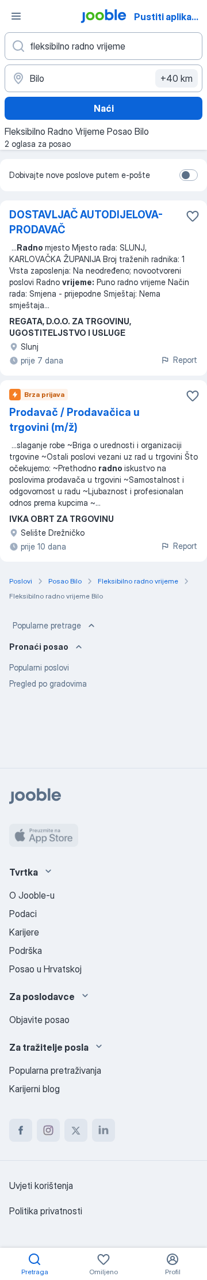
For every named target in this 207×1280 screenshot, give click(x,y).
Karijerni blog (34, 1089)
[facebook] (20, 1130)
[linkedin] (103, 1130)
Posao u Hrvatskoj (45, 969)
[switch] (188, 175)
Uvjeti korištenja (41, 1185)
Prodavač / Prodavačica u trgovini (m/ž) (74, 419)
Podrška (25, 950)
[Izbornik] (16, 16)
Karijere (24, 932)
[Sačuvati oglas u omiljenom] (192, 216)
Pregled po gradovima (48, 683)
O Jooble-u (32, 895)
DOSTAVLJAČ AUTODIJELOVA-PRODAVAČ (86, 222)
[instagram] (48, 1130)
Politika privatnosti (45, 1211)
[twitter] (75, 1130)
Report (185, 360)
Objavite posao (39, 1019)
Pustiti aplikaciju (169, 16)
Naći (104, 108)
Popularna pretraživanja (55, 1070)
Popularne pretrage (47, 625)
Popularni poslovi (39, 667)
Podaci (23, 913)
